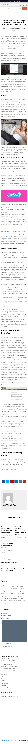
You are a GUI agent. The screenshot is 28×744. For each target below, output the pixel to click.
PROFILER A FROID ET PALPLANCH (12, 633)
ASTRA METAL (16, 28)
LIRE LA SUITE (5, 603)
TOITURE (5, 636)
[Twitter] (4, 651)
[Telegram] (18, 651)
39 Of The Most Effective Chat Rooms (7, 545)
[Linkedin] (11, 651)
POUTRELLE (6, 631)
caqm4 (8, 236)
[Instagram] (15, 651)
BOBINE (5, 621)
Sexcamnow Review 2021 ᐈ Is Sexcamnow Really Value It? (7, 529)
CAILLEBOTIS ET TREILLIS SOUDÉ (12, 623)
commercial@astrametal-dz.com (9, 687)
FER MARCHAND (7, 626)
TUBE (4, 641)
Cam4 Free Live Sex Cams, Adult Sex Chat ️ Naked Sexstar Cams (21, 530)
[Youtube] (8, 651)
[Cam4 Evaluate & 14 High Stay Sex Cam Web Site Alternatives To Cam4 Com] (3, 481)
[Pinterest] (13, 651)
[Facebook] (1, 651)
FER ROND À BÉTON (8, 628)
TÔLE (4, 638)
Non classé (4, 524)
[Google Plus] (6, 651)
